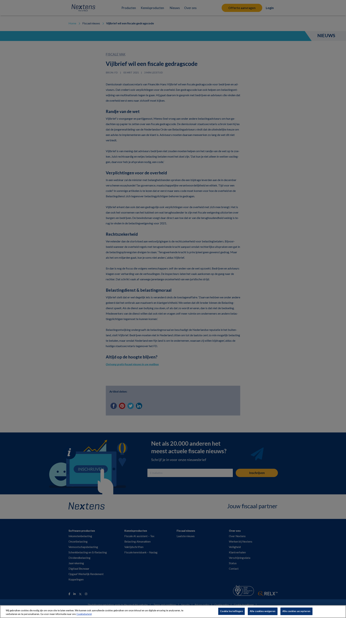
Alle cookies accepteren (296, 611)
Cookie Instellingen (231, 611)
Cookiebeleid (84, 614)
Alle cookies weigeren (263, 611)
